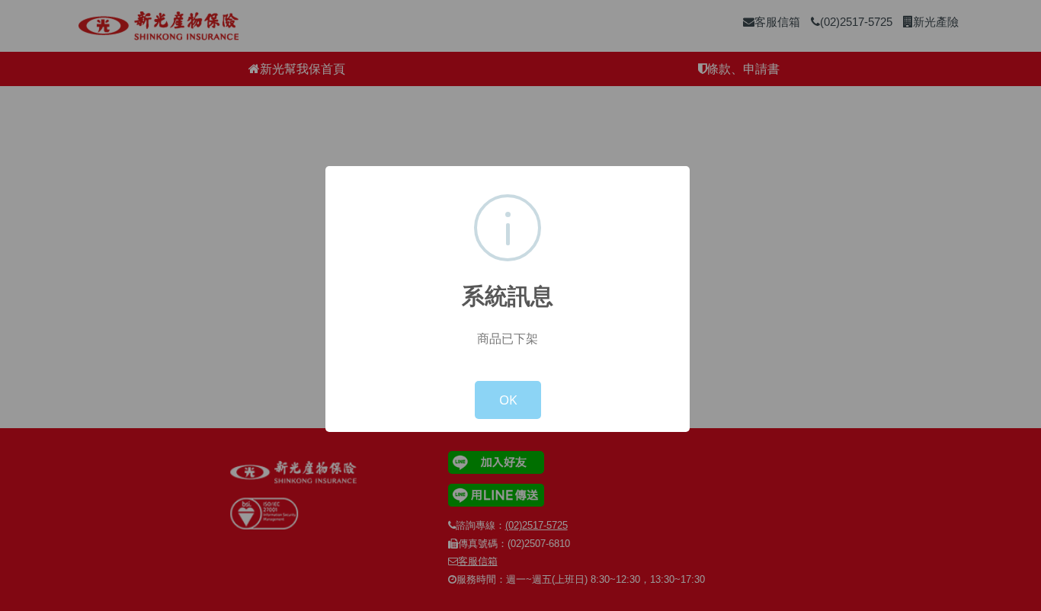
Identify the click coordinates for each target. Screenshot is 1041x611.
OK (508, 399)
